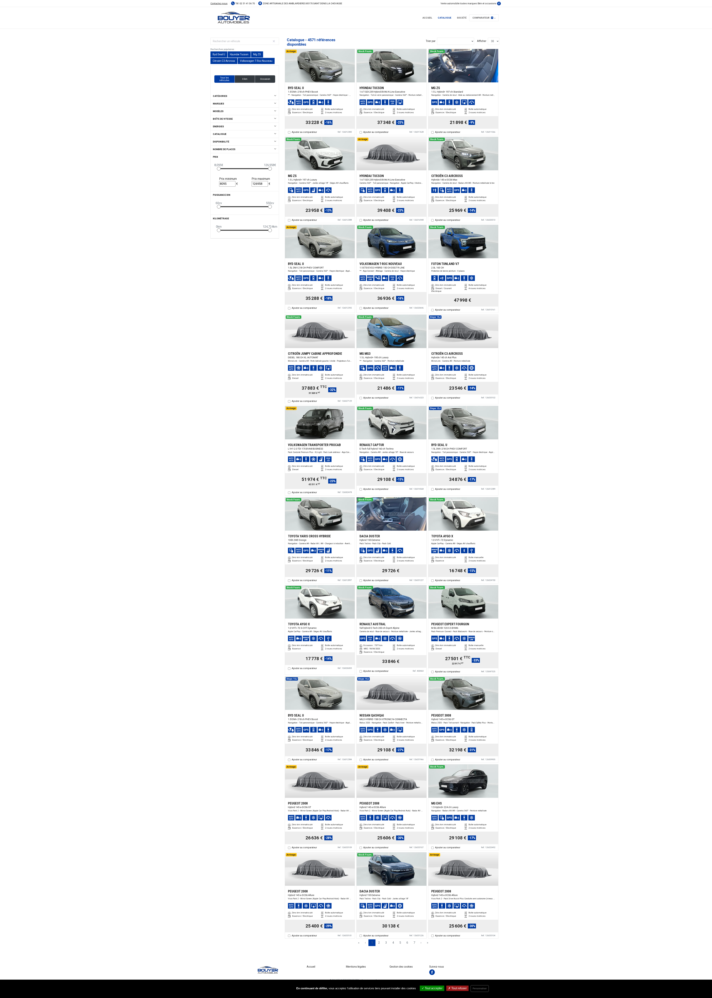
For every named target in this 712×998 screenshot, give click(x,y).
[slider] (219, 169)
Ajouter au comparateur (304, 132)
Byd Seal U (219, 54)
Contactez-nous (219, 3)
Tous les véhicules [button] (224, 79)
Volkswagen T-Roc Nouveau (256, 60)
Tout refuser (459, 988)
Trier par (431, 41)
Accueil (427, 18)
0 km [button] (244, 79)
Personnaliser (480, 988)
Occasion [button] (265, 79)
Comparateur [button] (482, 18)
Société (462, 18)
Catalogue (444, 18)
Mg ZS (257, 54)
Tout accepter (433, 988)
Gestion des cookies (401, 966)
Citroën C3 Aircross (224, 60)
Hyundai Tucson (239, 54)
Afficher (481, 41)
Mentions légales (356, 966)
